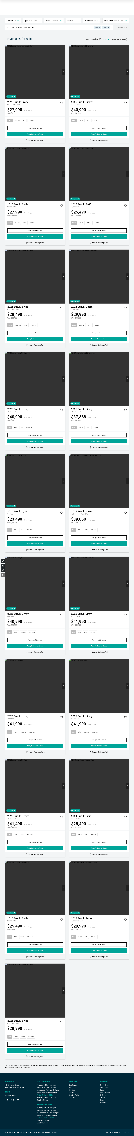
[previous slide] (6, 72)
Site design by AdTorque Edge (117, 1132)
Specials (72, 1090)
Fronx (102, 1100)
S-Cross (103, 1095)
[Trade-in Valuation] (3, 561)
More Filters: (108, 21)
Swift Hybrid (104, 1085)
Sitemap (55, 1132)
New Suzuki (73, 1085)
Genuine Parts (74, 1095)
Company (72, 1098)
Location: (10, 21)
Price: (69, 21)
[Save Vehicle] (61, 103)
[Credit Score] (3, 566)
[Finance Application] (3, 570)
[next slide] (63, 72)
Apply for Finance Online (35, 134)
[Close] (3, 575)
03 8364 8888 (10, 1095)
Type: (26, 21)
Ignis (102, 1090)
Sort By (106, 39)
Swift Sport (104, 1088)
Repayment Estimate (35, 128)
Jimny (102, 1098)
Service (71, 1093)
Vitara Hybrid (105, 1093)
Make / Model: (51, 21)
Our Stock (72, 1088)
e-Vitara (103, 1103)
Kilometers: (89, 21)
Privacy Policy (45, 1132)
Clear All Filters (123, 27)
